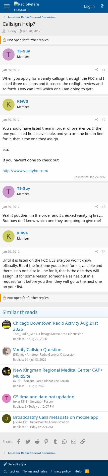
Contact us (12, 471)
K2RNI (17, 381)
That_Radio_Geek (25, 334)
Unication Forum (41, 401)
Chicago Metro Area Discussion (61, 334)
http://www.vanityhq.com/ (25, 170)
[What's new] (102, 6)
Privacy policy (60, 471)
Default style (16, 464)
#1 (103, 70)
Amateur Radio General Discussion (51, 354)
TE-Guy (11, 31)
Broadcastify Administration (49, 422)
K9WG (22, 101)
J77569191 (20, 422)
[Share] (97, 70)
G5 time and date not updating (43, 397)
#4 (103, 251)
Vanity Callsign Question (37, 349)
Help (78, 471)
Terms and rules (35, 471)
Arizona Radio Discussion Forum (46, 381)
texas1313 (20, 401)
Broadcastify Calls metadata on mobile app (55, 417)
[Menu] (7, 6)
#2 (103, 120)
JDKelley (18, 354)
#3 (103, 207)
